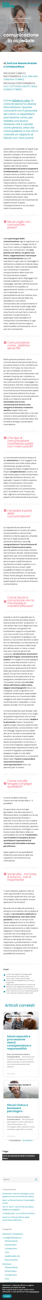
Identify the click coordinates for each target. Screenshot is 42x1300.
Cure (7, 1252)
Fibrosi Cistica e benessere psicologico (17, 1108)
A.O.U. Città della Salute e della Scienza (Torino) (20, 88)
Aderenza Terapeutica (12, 1234)
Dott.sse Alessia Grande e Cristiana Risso (20, 65)
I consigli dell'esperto (21, 18)
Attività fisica (10, 1244)
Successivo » (28, 1140)
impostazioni (34, 1292)
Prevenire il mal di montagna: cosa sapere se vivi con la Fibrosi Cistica (18, 1195)
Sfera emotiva (21, 22)
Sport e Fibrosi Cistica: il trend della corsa (18, 1201)
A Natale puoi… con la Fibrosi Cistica (18, 1213)
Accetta (7, 1296)
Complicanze (11, 1248)
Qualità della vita (12, 1256)
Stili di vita (6, 1264)
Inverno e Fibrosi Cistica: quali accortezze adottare (15, 1218)
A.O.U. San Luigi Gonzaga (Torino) (21, 78)
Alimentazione (11, 1241)
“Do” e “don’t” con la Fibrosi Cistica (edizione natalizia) (18, 1208)
